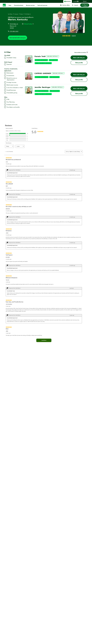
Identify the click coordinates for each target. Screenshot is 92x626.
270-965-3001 (14, 31)
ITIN (8, 99)
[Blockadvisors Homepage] (76, 1)
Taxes (10, 5)
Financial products (18, 5)
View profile (79, 62)
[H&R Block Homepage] (67, 1)
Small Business (11, 90)
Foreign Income (11, 82)
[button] (84, 5)
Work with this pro (79, 57)
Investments (10, 75)
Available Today (11, 57)
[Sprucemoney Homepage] (84, 1)
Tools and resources (42, 5)
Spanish (9, 64)
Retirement (10, 73)
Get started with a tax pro (17, 37)
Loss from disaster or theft (15, 87)
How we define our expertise (80, 52)
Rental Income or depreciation (12, 79)
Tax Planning (11, 102)
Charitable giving (12, 92)
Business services (30, 5)
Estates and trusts (12, 104)
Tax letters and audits (13, 107)
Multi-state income (12, 85)
